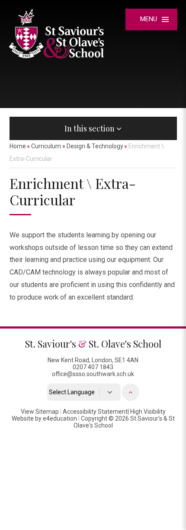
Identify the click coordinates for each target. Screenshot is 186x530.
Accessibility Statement (95, 411)
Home (18, 146)
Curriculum (46, 146)
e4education (60, 418)
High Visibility (148, 411)
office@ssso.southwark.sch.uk (93, 373)
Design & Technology (95, 146)
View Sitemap (40, 411)
